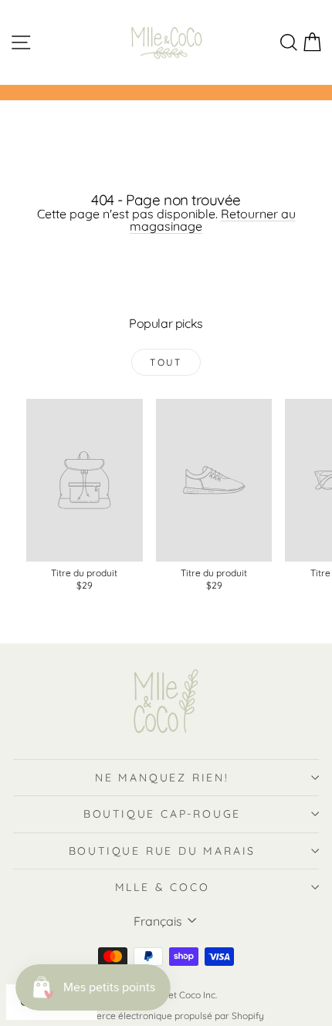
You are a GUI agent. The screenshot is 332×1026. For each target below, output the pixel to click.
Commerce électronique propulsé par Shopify (166, 1015)
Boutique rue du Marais (162, 851)
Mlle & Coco (162, 887)
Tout (166, 362)
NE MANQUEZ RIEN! (162, 778)
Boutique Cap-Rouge (162, 814)
